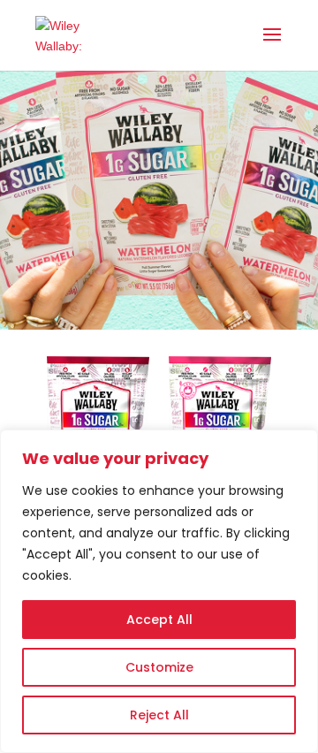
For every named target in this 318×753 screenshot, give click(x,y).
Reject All (159, 715)
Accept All (159, 619)
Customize (159, 667)
